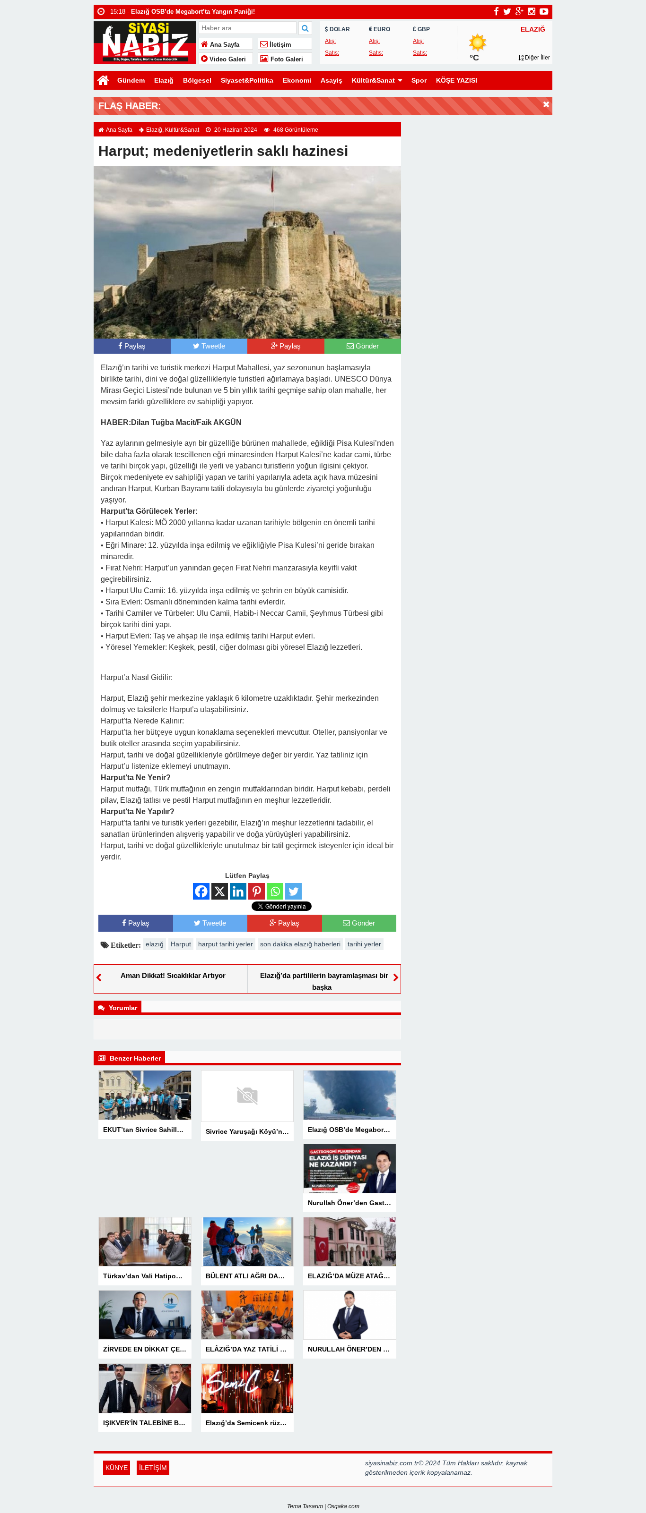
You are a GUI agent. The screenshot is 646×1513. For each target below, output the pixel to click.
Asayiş (331, 80)
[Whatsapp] (275, 891)
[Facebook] (201, 891)
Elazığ (164, 80)
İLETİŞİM (153, 1467)
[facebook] (496, 11)
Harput (181, 944)
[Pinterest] (256, 891)
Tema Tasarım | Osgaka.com (323, 1506)
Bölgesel (197, 80)
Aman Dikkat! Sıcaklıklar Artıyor (173, 975)
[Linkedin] (238, 891)
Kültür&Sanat (373, 80)
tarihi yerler (364, 944)
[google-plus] (519, 11)
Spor (419, 80)
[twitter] (507, 11)
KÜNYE (116, 1467)
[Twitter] (293, 891)
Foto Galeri (286, 59)
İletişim (279, 45)
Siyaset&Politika (247, 80)
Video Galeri (227, 59)
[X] (219, 891)
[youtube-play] (544, 11)
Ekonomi (297, 80)
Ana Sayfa (223, 45)
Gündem (131, 80)
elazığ (155, 944)
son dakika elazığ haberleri (300, 944)
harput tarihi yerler (225, 944)
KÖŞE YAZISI (456, 80)
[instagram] (531, 11)
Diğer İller (537, 57)
